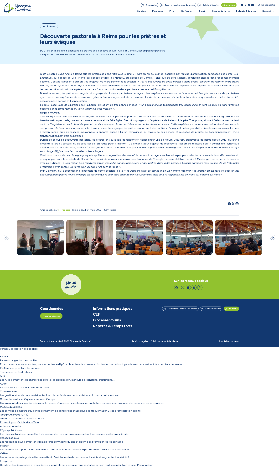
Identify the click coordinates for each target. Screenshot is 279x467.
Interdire (16, 426)
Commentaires (8, 391)
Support (4, 445)
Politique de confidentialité (164, 341)
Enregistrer (6, 461)
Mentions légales (139, 341)
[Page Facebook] (241, 5)
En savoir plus (8, 422)
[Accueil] (17, 8)
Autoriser (5, 426)
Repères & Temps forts (112, 326)
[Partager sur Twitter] (233, 204)
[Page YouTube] (252, 5)
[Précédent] (6, 237)
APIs (2, 375)
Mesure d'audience (11, 406)
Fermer (4, 356)
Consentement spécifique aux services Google (27, 399)
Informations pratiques (112, 308)
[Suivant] (272, 237)
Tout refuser (24, 372)
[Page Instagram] (249, 5)
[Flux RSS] (199, 287)
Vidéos (4, 453)
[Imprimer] (237, 204)
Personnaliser (145, 465)
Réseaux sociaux (9, 437)
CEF (96, 314)
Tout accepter (8, 372)
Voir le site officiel (28, 422)
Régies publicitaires (11, 430)
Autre (3, 383)
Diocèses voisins (107, 320)
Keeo (236, 341)
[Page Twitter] (245, 5)
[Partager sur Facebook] (229, 204)
